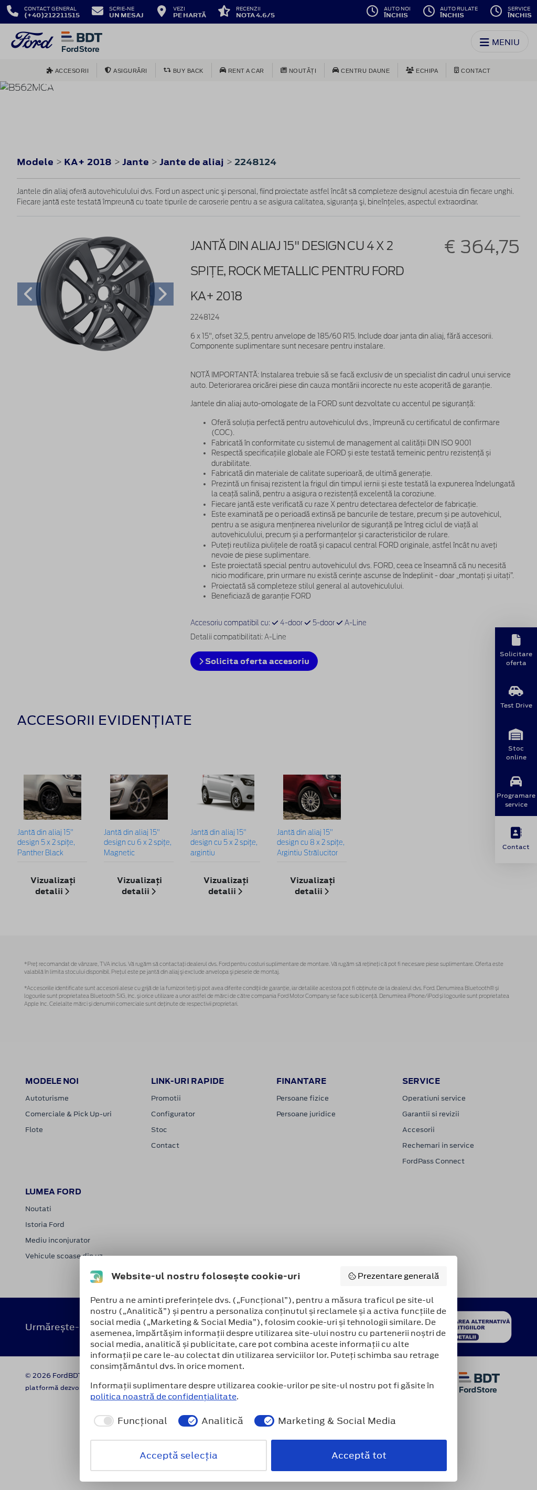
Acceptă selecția (178, 1455)
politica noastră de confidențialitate (163, 1396)
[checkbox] (128, 1421)
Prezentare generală (398, 1275)
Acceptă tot (358, 1455)
